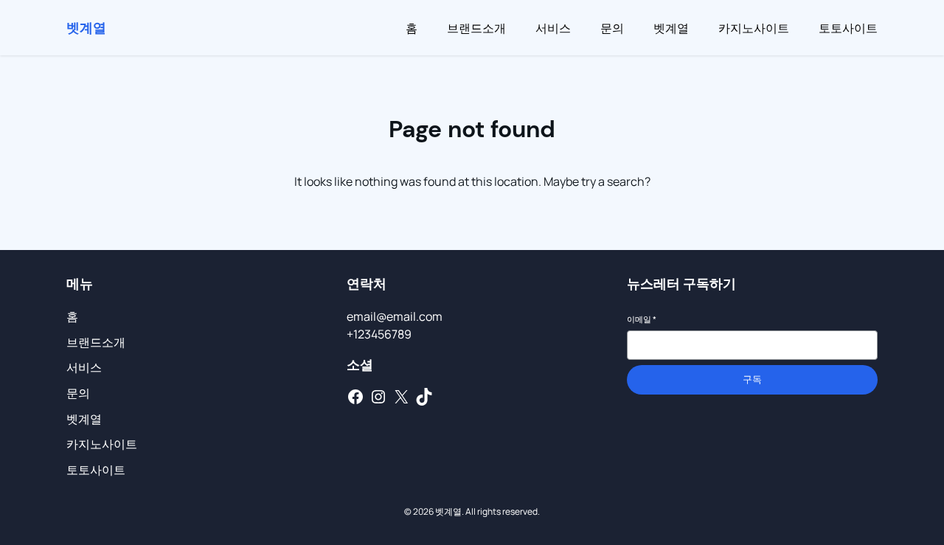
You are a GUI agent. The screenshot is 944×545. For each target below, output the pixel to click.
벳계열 (86, 27)
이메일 (641, 318)
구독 (752, 379)
